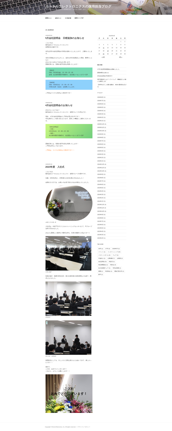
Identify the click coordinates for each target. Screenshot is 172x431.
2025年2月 (100, 157)
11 (103, 47)
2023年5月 (100, 228)
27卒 (107, 248)
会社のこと (58, 18)
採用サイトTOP (79, 18)
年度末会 (108, 271)
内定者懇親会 (103, 264)
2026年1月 (100, 120)
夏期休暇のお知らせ (103, 72)
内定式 (112, 261)
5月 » (120, 57)
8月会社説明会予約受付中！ (105, 76)
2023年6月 (100, 224)
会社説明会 (102, 261)
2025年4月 (100, 151)
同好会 (113, 264)
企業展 (120, 258)
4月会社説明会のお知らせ (59, 105)
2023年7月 (100, 221)
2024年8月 (100, 177)
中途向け (101, 258)
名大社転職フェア (104, 268)
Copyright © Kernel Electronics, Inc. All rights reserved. (60, 427)
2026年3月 (100, 114)
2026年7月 (100, 100)
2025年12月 (100, 124)
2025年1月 (100, 161)
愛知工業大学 (119, 271)
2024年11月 (100, 167)
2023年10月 (100, 211)
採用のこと (48, 18)
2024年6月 (100, 184)
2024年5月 (100, 187)
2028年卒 (116, 248)
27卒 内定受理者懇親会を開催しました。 (108, 69)
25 (103, 54)
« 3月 (103, 57)
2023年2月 (100, 238)
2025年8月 (100, 137)
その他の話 (68, 18)
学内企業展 (117, 268)
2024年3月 (100, 194)
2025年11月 (100, 127)
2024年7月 (100, 181)
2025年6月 (100, 144)
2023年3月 (100, 234)
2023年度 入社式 (54, 167)
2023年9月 (100, 214)
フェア (115, 255)
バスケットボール (104, 255)
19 (108, 51)
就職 (100, 271)
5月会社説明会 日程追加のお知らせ (64, 38)
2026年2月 (100, 117)
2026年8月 (100, 97)
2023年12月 (100, 204)
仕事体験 (111, 258)
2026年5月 (100, 107)
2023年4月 (100, 231)
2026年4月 (100, 110)
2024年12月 (100, 164)
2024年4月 (100, 191)
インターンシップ (114, 252)
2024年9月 (100, 174)
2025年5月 (100, 147)
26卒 (100, 248)
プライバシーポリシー (84, 427)
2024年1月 (100, 201)
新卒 (100, 274)
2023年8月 (100, 218)
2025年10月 (100, 130)
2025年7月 (100, 141)
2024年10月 (100, 171)
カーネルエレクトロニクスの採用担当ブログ (78, 6)
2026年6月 (100, 104)
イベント (101, 252)
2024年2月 (100, 198)
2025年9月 (100, 134)
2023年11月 (100, 208)
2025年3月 (100, 154)
